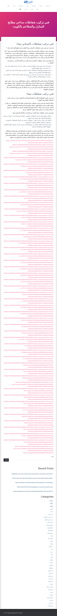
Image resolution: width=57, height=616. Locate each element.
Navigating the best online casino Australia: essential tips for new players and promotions (32, 473)
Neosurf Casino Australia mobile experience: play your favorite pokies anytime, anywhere (32, 478)
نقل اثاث (40, 5)
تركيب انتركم (50, 522)
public (51, 503)
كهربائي (51, 594)
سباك (28, 5)
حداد (52, 549)
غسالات (51, 562)
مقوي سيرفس (50, 597)
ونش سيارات (50, 605)
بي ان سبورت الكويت (48, 519)
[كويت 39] (29, 2)
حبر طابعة (51, 546)
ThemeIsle (5, 612)
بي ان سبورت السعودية (48, 517)
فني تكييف (51, 573)
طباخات (51, 560)
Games (51, 501)
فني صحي (51, 578)
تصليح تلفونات (50, 527)
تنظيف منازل (21, 5)
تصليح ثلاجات (50, 530)
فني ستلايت (48, 5)
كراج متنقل (34, 5)
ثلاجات (32, 9)
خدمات (51, 552)
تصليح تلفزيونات (49, 525)
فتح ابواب (51, 565)
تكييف (14, 5)
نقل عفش (51, 603)
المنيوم (51, 509)
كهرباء (51, 592)
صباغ (37, 9)
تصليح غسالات (50, 533)
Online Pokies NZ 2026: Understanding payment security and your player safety (35, 487)
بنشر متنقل (50, 514)
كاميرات (25, 9)
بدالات (51, 511)
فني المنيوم (50, 570)
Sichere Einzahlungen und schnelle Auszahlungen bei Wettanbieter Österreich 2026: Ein (33, 491)
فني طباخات (50, 581)
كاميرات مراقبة (50, 586)
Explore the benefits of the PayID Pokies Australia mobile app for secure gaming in (34, 482)
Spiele (51, 506)
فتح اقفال (51, 568)
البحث (52, 456)
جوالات (8, 5)
